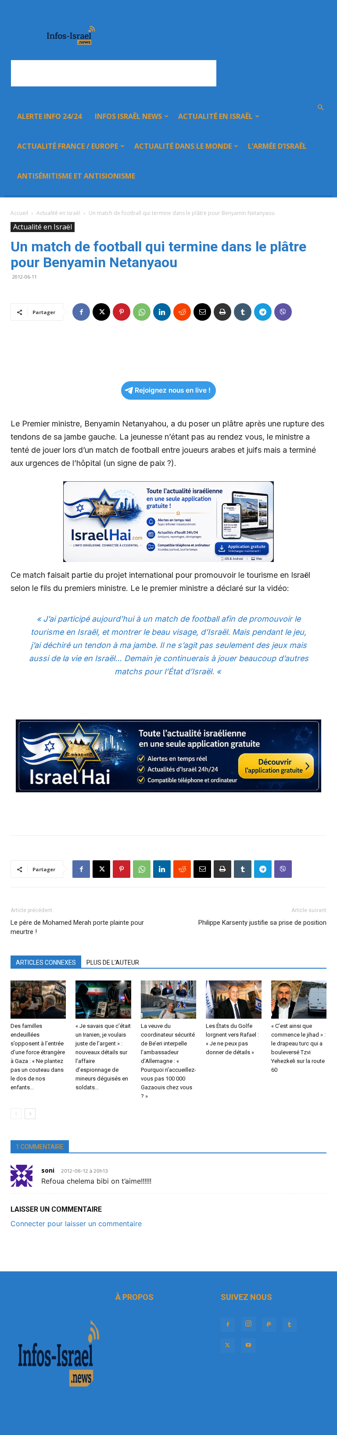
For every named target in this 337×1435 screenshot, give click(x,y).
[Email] (202, 312)
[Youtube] (248, 1345)
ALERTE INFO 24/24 (49, 116)
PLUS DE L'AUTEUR (112, 962)
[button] (320, 107)
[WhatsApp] (142, 312)
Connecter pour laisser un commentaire (76, 1223)
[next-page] (30, 1113)
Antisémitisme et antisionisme (76, 176)
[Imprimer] (222, 312)
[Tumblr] (242, 312)
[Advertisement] (113, 73)
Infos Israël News (128, 116)
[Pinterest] (121, 312)
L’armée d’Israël (277, 146)
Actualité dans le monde (183, 146)
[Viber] (283, 312)
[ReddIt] (182, 312)
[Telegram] (263, 312)
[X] (101, 312)
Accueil (19, 213)
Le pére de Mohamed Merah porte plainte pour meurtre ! (77, 927)
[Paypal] (269, 1325)
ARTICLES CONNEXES (46, 962)
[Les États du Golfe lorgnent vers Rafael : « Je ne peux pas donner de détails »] (233, 1000)
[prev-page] (16, 1113)
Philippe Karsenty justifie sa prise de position (262, 923)
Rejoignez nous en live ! (173, 390)
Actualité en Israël (215, 116)
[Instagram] (248, 1324)
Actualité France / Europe (67, 146)
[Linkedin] (162, 312)
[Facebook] (81, 312)
